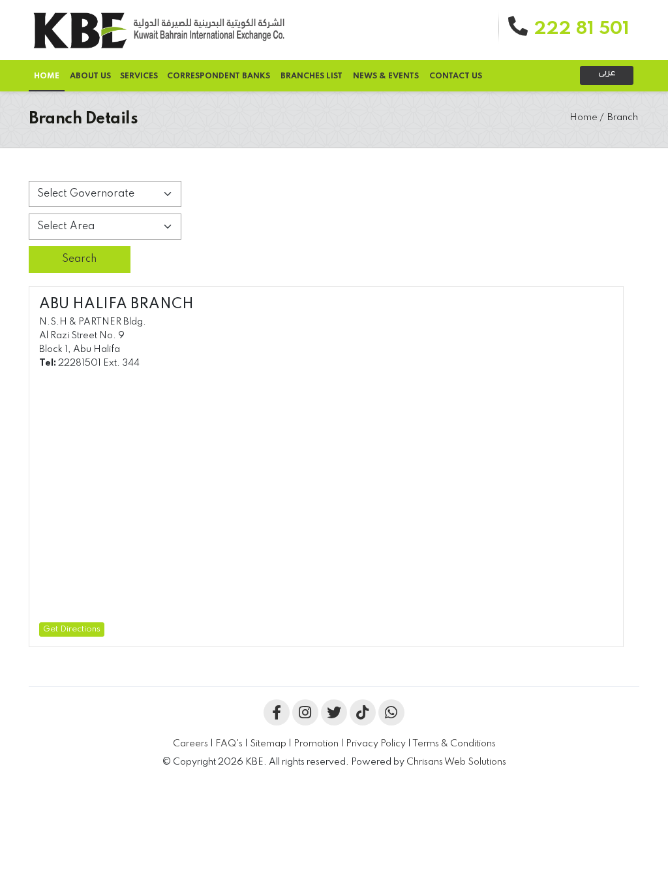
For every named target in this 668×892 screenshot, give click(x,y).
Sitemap (268, 743)
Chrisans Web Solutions (456, 762)
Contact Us (455, 76)
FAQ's (229, 743)
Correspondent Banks (218, 76)
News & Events (386, 76)
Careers (190, 743)
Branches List (311, 76)
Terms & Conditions (454, 743)
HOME (46, 76)
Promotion (316, 743)
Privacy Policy (377, 743)
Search (79, 259)
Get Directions (71, 629)
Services (139, 76)
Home (583, 117)
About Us (90, 76)
